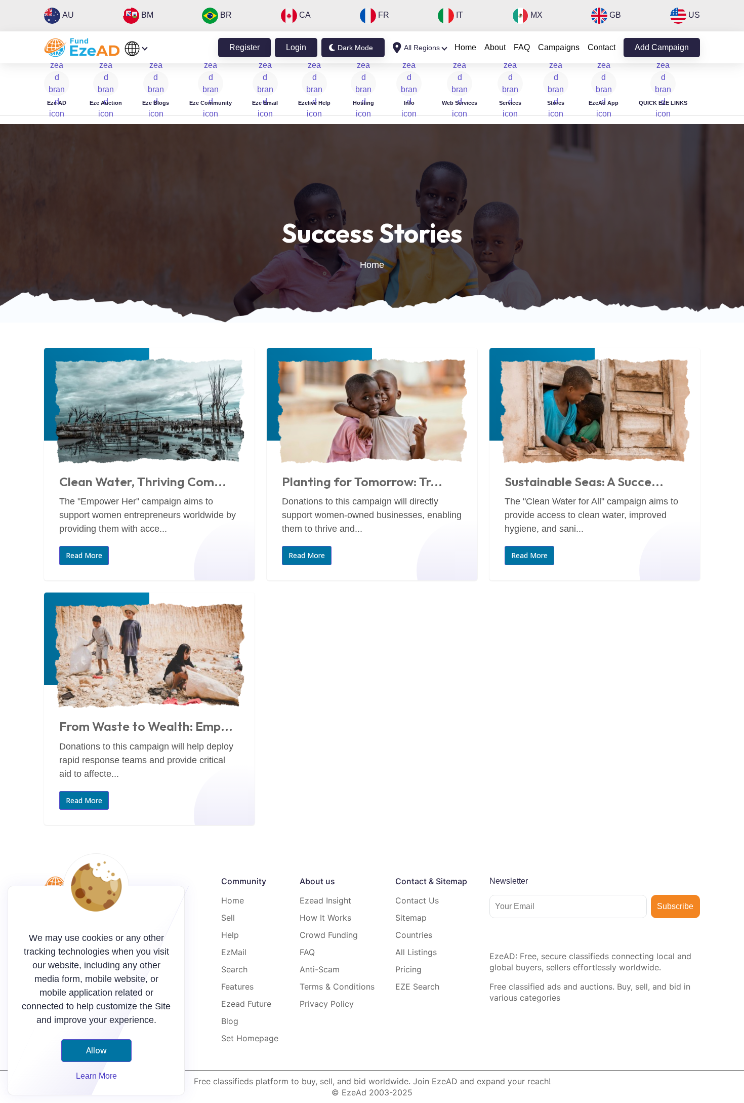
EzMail (233, 952)
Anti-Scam (320, 969)
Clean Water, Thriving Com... (142, 482)
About (495, 47)
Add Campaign (662, 47)
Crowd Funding (329, 935)
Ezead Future (246, 1004)
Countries (413, 935)
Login (296, 47)
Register (244, 47)
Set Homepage (249, 1038)
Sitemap (411, 918)
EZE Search (417, 986)
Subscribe (675, 906)
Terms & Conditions (337, 986)
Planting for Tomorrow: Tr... (362, 482)
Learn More (96, 1076)
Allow (96, 1050)
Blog (229, 1021)
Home (465, 47)
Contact (601, 47)
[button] (663, 89)
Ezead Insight (325, 900)
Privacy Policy (327, 1004)
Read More (84, 555)
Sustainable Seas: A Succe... (584, 482)
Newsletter (508, 881)
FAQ (522, 47)
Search (234, 969)
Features (237, 986)
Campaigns (559, 47)
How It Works (325, 918)
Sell (228, 918)
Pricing (408, 969)
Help (230, 935)
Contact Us (417, 900)
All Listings (416, 952)
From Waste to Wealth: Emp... (146, 726)
